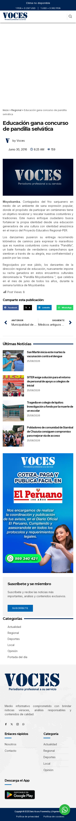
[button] (63, 17)
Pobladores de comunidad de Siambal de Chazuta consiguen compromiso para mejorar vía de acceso (50, 431)
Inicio (6, 110)
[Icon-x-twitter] (12, 724)
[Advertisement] (38, 63)
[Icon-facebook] (6, 724)
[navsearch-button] (70, 17)
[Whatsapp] (23, 724)
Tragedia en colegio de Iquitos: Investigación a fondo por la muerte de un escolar (50, 406)
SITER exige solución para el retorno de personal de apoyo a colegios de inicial (48, 381)
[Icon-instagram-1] (17, 724)
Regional (16, 110)
